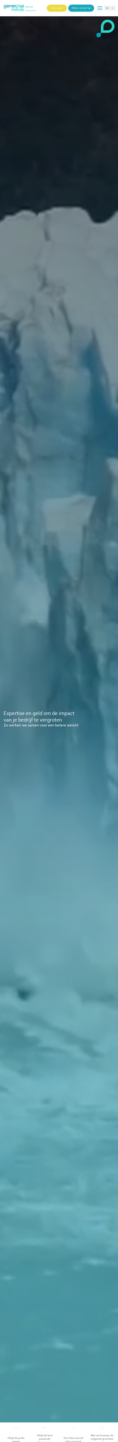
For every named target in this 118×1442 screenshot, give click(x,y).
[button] (100, 8)
